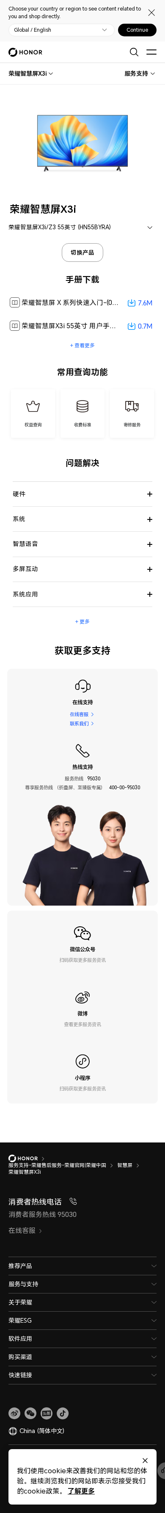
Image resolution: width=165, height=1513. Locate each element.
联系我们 (79, 723)
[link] (14, 1414)
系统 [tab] (19, 518)
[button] (30, 1414)
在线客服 (79, 714)
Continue (137, 30)
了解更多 (81, 1491)
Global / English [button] (32, 30)
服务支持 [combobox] (136, 73)
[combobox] (27, 74)
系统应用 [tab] (25, 594)
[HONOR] (28, 1158)
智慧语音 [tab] (25, 543)
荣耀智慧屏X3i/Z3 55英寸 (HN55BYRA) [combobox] (59, 227)
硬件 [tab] (19, 493)
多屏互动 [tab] (25, 568)
